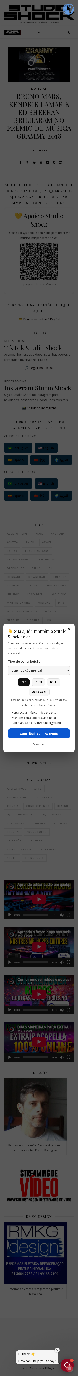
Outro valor (39, 692)
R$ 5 (23, 682)
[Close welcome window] (57, 1350)
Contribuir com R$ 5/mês (39, 733)
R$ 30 (53, 682)
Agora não (39, 744)
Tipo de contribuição (24, 661)
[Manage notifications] (69, 1368)
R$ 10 (38, 682)
